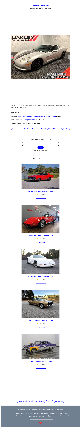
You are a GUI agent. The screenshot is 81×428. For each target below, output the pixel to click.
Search (40, 147)
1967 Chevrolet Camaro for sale (40, 320)
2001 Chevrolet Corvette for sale (40, 276)
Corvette (65, 128)
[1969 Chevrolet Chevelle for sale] (40, 189)
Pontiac (41, 401)
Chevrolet (43, 128)
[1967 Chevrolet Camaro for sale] (40, 318)
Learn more (49, 416)
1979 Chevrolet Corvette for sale (40, 235)
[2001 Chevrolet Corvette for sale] (40, 274)
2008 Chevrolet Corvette (30, 128)
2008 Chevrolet (16, 128)
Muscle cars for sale (40, 5)
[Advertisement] (40, 22)
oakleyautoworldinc (30, 120)
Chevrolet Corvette (54, 128)
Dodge (34, 401)
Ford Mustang (58, 401)
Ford (27, 401)
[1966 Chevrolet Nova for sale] (40, 359)
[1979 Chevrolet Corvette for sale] (40, 233)
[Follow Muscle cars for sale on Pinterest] (40, 423)
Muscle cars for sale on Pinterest (46, 419)
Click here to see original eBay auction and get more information (37, 116)
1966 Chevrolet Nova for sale (40, 361)
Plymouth (49, 401)
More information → (41, 198)
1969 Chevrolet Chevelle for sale (40, 191)
